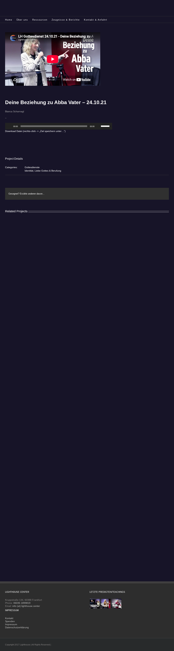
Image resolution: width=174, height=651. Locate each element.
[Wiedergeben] (9, 126)
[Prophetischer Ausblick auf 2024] (95, 603)
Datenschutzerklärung (17, 627)
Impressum (11, 624)
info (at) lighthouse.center (26, 606)
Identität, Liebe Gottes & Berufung (43, 170)
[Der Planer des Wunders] (116, 603)
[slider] (105, 126)
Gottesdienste (32, 167)
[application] (58, 126)
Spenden (10, 621)
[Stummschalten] (98, 126)
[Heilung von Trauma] (105, 603)
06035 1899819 (21, 603)
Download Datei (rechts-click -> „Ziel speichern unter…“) (35, 131)
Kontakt (9, 618)
